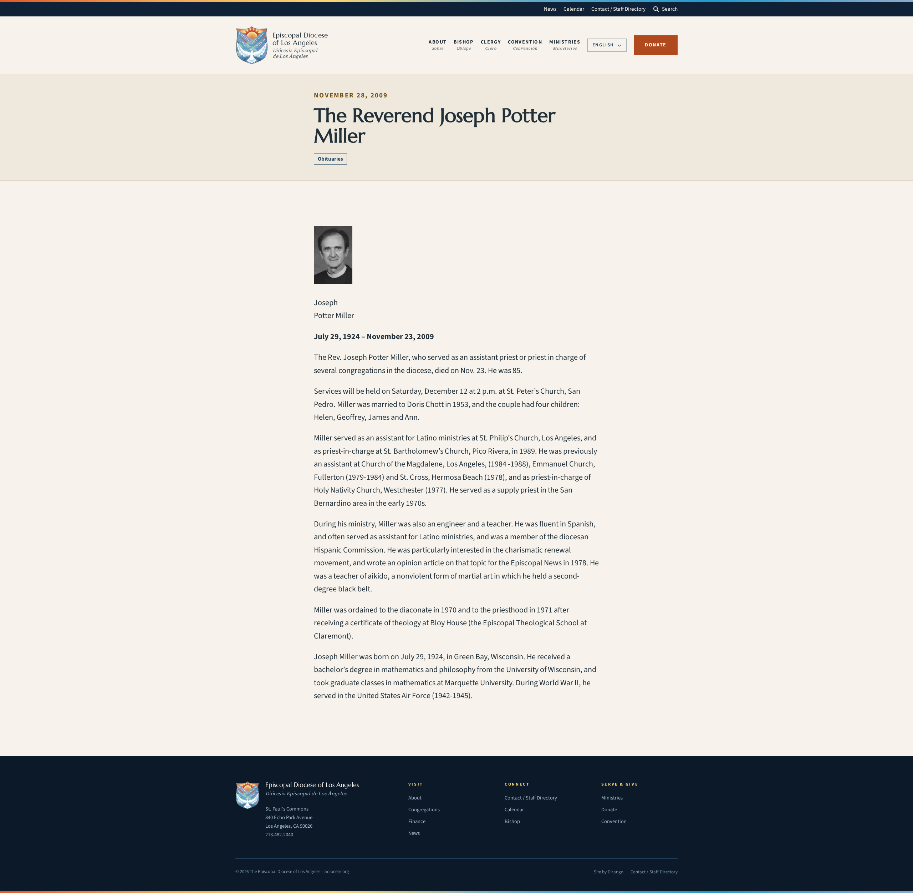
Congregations (424, 809)
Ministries (612, 798)
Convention (614, 821)
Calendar (573, 9)
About (415, 798)
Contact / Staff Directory (618, 9)
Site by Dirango (608, 873)
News (550, 9)
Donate (656, 45)
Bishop (512, 821)
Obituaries (330, 159)
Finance (416, 821)
